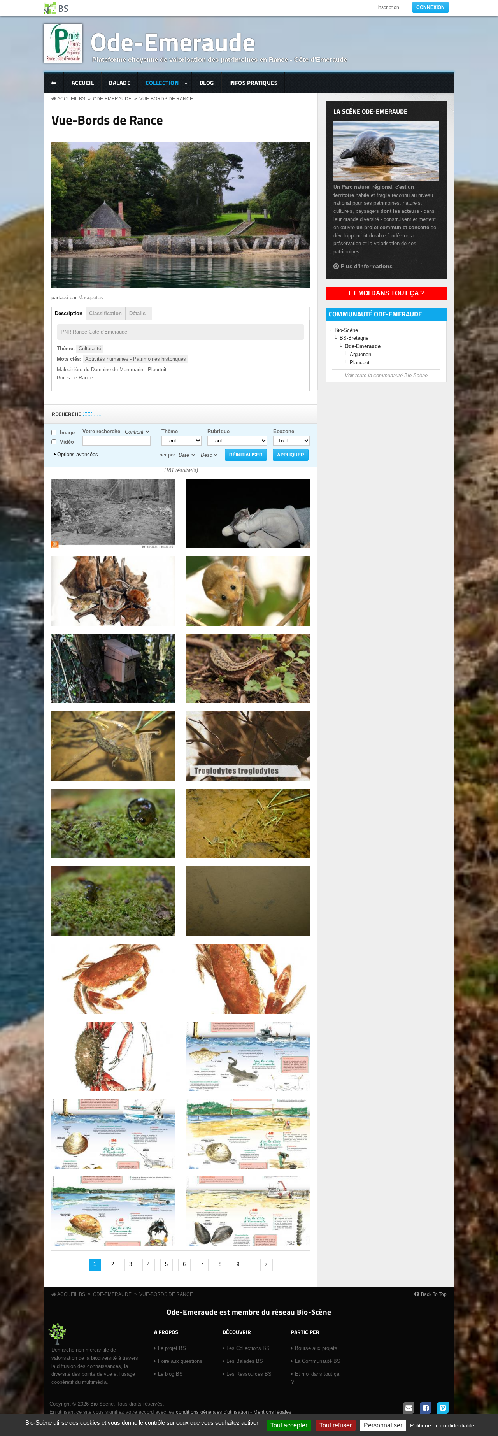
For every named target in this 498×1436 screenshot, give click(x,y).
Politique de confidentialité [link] (442, 1425)
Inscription (388, 7)
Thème (169, 431)
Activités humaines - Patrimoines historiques (135, 359)
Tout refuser (335, 1425)
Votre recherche (101, 431)
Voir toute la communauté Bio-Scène (386, 375)
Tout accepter (288, 1425)
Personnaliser (383, 1425)
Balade (119, 82)
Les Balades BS (244, 1361)
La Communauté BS (317, 1361)
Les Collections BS (248, 1348)
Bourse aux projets (316, 1348)
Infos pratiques (253, 82)
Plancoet (360, 362)
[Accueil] (56, 8)
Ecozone (283, 431)
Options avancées (77, 454)
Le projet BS (172, 1348)
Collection (158, 83)
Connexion (430, 7)
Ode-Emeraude (172, 41)
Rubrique (218, 431)
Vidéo (67, 442)
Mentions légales (272, 1412)
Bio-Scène (346, 330)
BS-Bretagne (354, 338)
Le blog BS (170, 1374)
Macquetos (90, 297)
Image (67, 432)
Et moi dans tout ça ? (386, 293)
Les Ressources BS (249, 1374)
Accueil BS (71, 99)
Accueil (83, 82)
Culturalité (90, 348)
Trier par (165, 455)
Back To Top (434, 1294)
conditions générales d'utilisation (212, 1412)
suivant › (266, 1265)
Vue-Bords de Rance (166, 99)
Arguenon (360, 354)
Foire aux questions (180, 1361)
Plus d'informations (367, 266)
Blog (207, 82)
